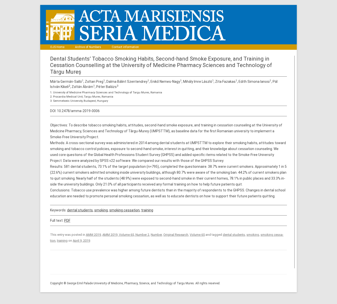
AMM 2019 (93, 234)
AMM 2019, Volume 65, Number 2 (125, 234)
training (147, 210)
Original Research (175, 234)
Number (156, 234)
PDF (67, 220)
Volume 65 (197, 234)
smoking (101, 210)
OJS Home (57, 47)
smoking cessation (124, 210)
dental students (80, 210)
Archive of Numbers (88, 47)
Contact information (125, 47)
